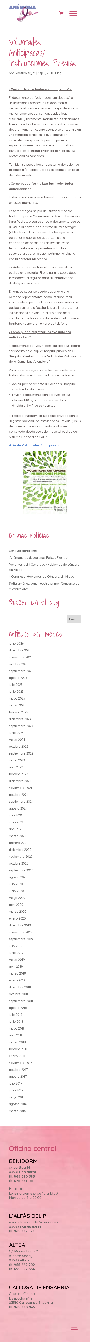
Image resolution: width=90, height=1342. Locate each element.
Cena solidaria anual (23, 551)
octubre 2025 (18, 664)
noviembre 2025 (20, 657)
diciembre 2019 (20, 925)
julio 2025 (16, 685)
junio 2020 (16, 891)
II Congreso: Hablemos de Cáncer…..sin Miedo (41, 577)
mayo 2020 (17, 898)
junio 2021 (16, 822)
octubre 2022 (18, 746)
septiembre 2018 (21, 1001)
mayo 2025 (17, 698)
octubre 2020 (18, 863)
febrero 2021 (18, 843)
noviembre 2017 (20, 1063)
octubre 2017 (18, 1070)
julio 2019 (15, 946)
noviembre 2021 (20, 788)
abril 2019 (16, 966)
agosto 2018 (18, 1008)
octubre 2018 (18, 994)
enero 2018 (17, 1056)
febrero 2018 (18, 1049)
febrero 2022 (18, 774)
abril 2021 (16, 829)
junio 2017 (16, 1090)
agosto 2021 (18, 808)
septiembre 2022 (21, 753)
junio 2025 (16, 691)
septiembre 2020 (21, 870)
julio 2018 (15, 1015)
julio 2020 (16, 884)
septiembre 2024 (21, 726)
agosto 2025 (18, 678)
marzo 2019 (17, 973)
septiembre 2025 (21, 671)
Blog (58, 73)
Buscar (74, 619)
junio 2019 (16, 953)
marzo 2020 (17, 911)
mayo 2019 (17, 960)
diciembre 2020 (20, 850)
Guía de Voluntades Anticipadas (34, 445)
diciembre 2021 (20, 781)
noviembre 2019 (20, 932)
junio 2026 (16, 643)
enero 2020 (17, 918)
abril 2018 (16, 1035)
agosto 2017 (18, 1076)
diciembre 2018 (20, 987)
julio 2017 (15, 1083)
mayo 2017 (17, 1097)
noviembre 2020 (21, 856)
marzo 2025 (17, 705)
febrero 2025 (18, 712)
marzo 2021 (17, 836)
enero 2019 (17, 980)
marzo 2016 (17, 1111)
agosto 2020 (18, 877)
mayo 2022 (17, 760)
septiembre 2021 (21, 801)
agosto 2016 (18, 1104)
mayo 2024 (17, 740)
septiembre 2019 (21, 939)
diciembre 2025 (20, 650)
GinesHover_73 (25, 73)
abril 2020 (16, 905)
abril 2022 (16, 767)
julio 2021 (15, 815)
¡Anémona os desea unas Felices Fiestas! (38, 558)
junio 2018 (16, 1021)
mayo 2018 (17, 1028)
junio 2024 (16, 733)
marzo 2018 (17, 1042)
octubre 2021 (18, 795)
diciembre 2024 (20, 719)
